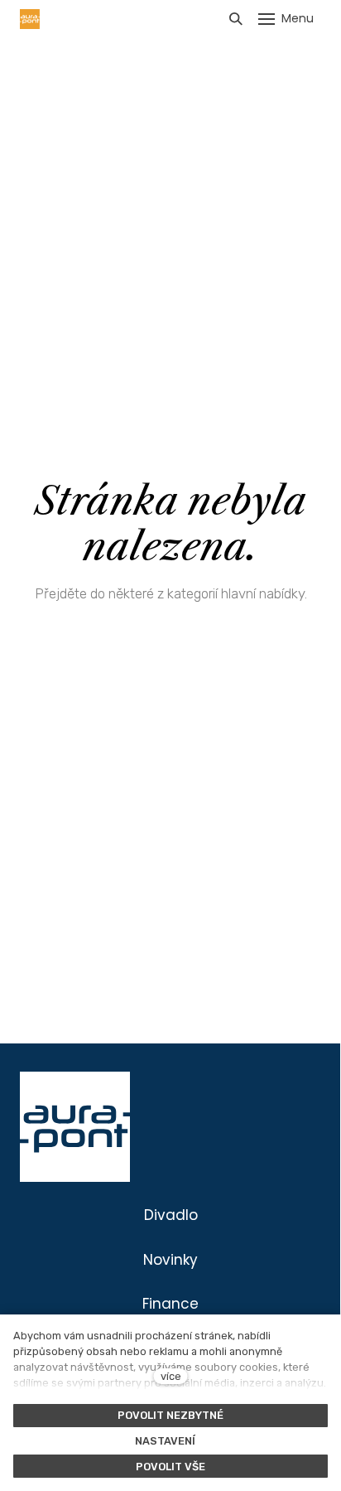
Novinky (170, 1260)
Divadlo (171, 1215)
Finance (170, 1304)
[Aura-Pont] (30, 19)
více (171, 1376)
